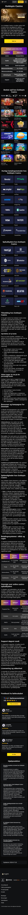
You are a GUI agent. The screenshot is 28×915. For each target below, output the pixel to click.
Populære (3, 95)
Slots (23, 95)
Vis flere (14, 754)
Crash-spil (16, 96)
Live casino (9, 96)
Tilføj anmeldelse (14, 703)
